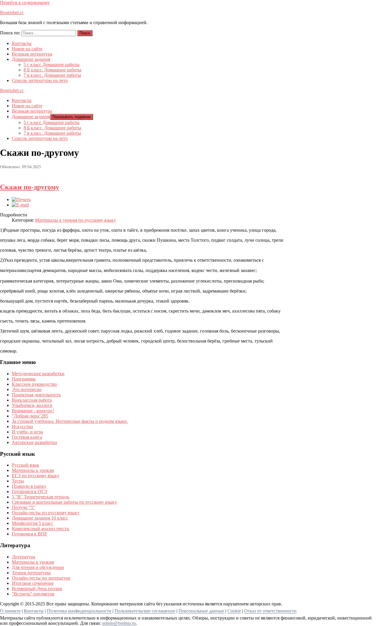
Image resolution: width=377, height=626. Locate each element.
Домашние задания (31, 59)
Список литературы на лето (40, 80)
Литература (23, 556)
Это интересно (27, 389)
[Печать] (21, 199)
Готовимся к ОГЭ (29, 491)
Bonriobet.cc (12, 12)
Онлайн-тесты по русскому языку (46, 512)
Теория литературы (31, 572)
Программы (24, 378)
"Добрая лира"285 (30, 415)
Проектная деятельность (36, 394)
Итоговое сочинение (33, 583)
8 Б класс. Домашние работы (52, 69)
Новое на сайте (27, 48)
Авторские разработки (34, 442)
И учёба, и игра (27, 431)
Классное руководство (34, 384)
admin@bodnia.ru (119, 623)
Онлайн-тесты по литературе (41, 577)
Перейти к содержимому (25, 2)
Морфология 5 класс (32, 523)
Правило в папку (29, 486)
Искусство (22, 426)
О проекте (10, 610)
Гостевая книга (27, 437)
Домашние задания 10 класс (40, 517)
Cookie (234, 610)
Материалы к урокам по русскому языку (75, 220)
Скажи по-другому (29, 187)
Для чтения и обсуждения (38, 567)
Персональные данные (201, 610)
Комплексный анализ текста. (41, 528)
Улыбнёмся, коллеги (32, 405)
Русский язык (25, 465)
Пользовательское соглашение (145, 610)
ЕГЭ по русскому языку (35, 475)
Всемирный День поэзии (37, 588)
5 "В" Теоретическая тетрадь (40, 496)
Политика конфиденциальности (79, 610)
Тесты (18, 480)
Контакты (22, 43)
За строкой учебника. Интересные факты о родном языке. (70, 421)
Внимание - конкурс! (33, 410)
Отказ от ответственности (270, 610)
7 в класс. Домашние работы (52, 75)
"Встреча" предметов (33, 593)
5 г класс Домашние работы (52, 64)
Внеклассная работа (32, 400)
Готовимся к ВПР (29, 533)
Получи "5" (23, 507)
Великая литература (32, 53)
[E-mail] (20, 204)
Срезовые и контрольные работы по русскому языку (64, 502)
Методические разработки (38, 373)
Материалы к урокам (33, 470)
